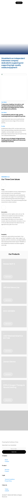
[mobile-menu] (25, 2)
